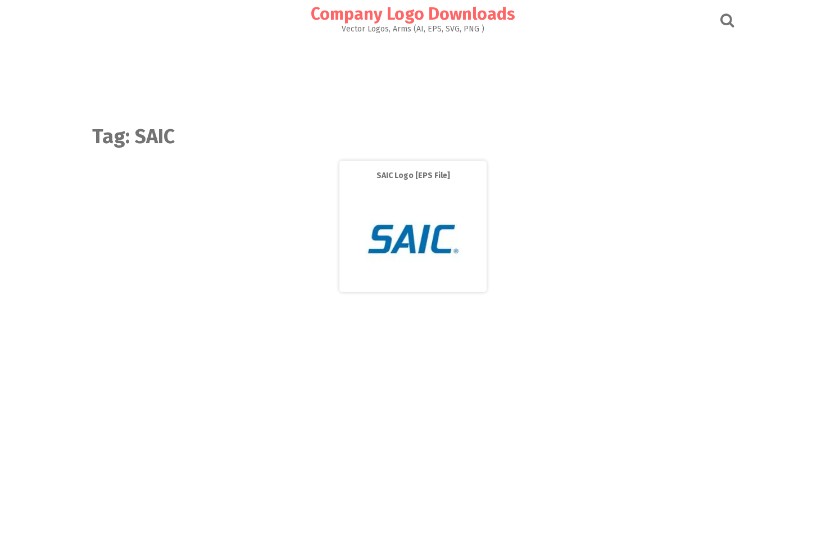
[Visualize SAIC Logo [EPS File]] (413, 284)
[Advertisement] (413, 76)
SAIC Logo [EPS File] (413, 175)
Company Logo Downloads (413, 14)
